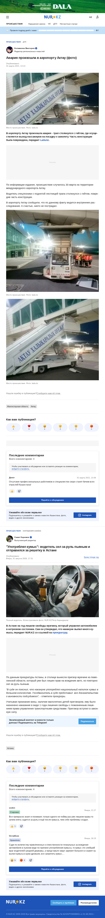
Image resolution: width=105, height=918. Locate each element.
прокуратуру (59, 632)
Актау (33, 406)
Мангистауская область (17, 406)
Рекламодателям (89, 903)
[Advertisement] (52, 162)
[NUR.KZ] (52, 17)
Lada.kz (44, 140)
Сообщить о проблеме (63, 903)
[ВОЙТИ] (97, 17)
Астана (10, 748)
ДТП (55, 24)
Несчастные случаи (68, 24)
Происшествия (14, 24)
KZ (90, 17)
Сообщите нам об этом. (49, 393)
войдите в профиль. (21, 469)
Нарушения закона (36, 24)
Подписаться (87, 721)
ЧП (49, 24)
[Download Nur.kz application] (52, 6)
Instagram (86, 515)
